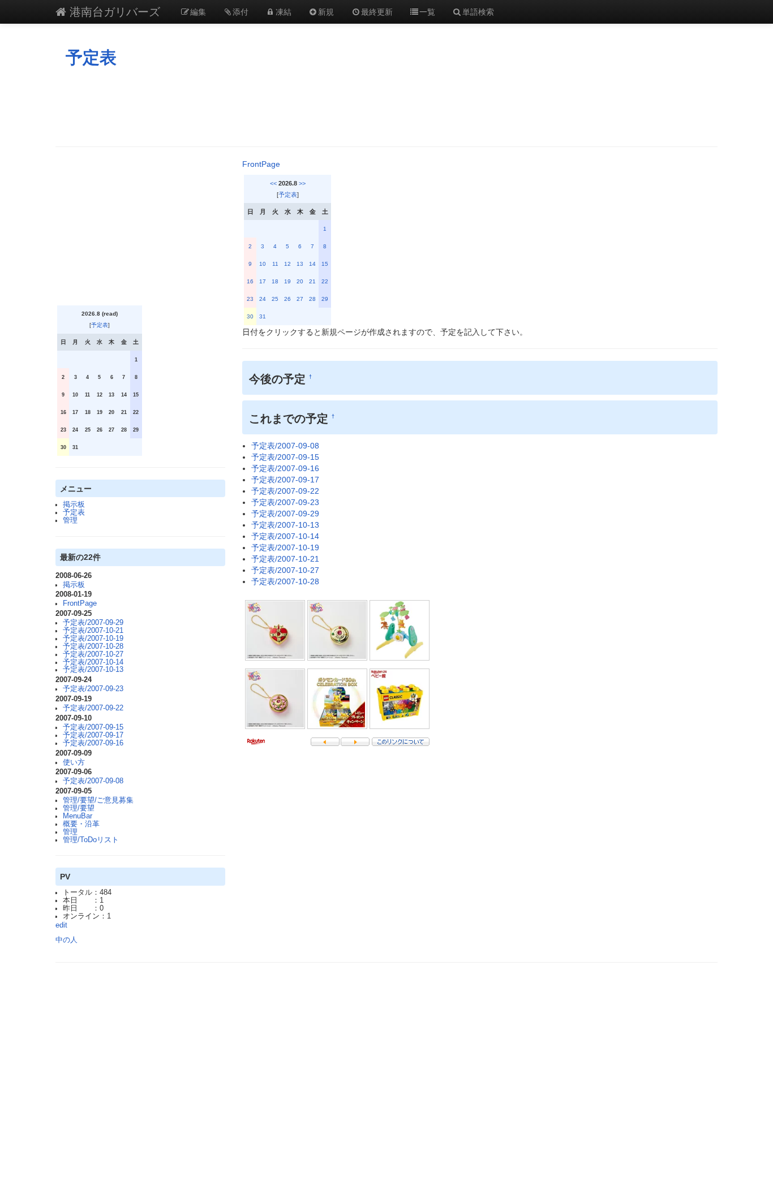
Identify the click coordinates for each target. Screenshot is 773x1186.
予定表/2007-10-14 (93, 662)
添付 (240, 11)
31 (262, 316)
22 (324, 281)
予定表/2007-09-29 (93, 623)
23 (250, 299)
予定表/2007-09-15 (93, 727)
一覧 (427, 11)
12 (287, 264)
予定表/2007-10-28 (93, 646)
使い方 (74, 762)
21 (312, 281)
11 (275, 264)
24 (262, 299)
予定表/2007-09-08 (93, 781)
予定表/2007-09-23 (93, 689)
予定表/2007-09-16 (93, 743)
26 (287, 299)
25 (275, 299)
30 (250, 316)
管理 (70, 520)
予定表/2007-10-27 (93, 654)
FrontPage (80, 603)
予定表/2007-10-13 (93, 670)
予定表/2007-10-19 (93, 638)
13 (300, 264)
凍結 (283, 11)
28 (312, 299)
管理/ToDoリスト (91, 840)
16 (250, 281)
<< (273, 183)
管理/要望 (79, 808)
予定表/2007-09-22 (93, 708)
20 (300, 281)
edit (61, 925)
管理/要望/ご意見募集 (98, 800)
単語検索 (478, 11)
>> (302, 183)
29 (324, 299)
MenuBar (77, 816)
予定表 (91, 57)
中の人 (66, 940)
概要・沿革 (81, 824)
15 (324, 264)
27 (300, 299)
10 (262, 264)
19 (287, 281)
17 (262, 281)
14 (312, 264)
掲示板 (74, 504)
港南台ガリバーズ (113, 11)
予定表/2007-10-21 (93, 631)
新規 (326, 11)
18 (275, 281)
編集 (198, 11)
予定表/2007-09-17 (93, 735)
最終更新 (377, 11)
